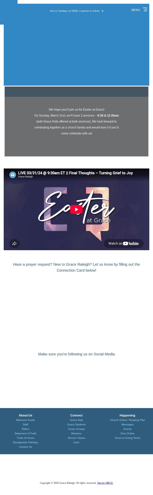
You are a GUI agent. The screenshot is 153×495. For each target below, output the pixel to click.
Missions (76, 433)
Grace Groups (76, 428)
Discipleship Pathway (25, 442)
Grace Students (76, 424)
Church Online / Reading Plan (127, 419)
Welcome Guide (25, 419)
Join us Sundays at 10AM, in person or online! (75, 10)
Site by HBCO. (105, 483)
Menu (135, 10)
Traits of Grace (25, 437)
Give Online (127, 433)
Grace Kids (76, 419)
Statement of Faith (25, 433)
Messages (127, 424)
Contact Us (25, 446)
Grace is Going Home (127, 437)
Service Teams (76, 437)
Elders (25, 428)
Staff (25, 424)
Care (76, 442)
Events (128, 428)
